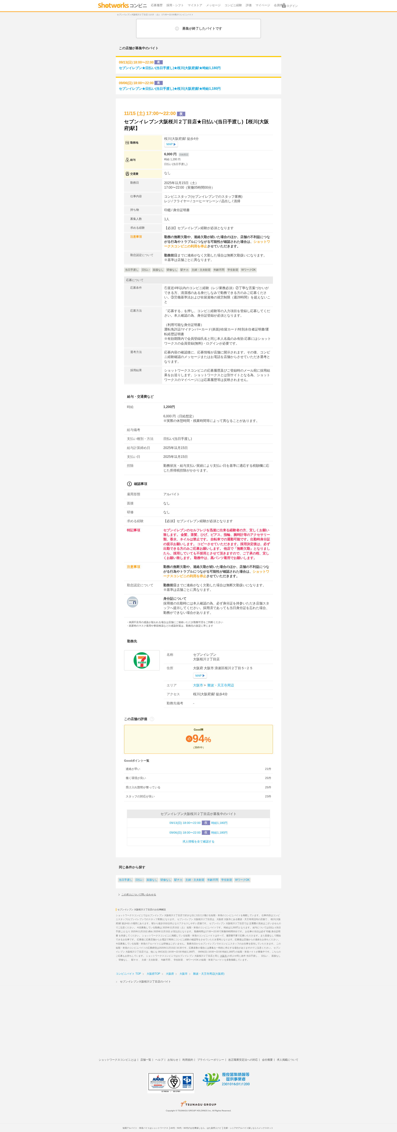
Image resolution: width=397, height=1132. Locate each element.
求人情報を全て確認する (198, 841)
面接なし (152, 879)
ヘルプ (159, 1059)
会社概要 (267, 1059)
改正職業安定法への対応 (243, 1059)
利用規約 (187, 1059)
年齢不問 (212, 879)
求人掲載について (287, 1059)
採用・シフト (175, 5)
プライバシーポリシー (210, 1059)
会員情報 (280, 5)
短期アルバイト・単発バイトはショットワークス (145, 1128)
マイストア (195, 5)
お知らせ (172, 1059)
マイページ (263, 5)
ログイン (292, 5)
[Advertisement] (198, 1024)
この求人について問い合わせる (138, 894)
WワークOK (242, 879)
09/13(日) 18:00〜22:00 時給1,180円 (198, 822)
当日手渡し (125, 879)
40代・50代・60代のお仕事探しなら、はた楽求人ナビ (195, 1128)
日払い (139, 879)
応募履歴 (157, 5)
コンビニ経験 (233, 5)
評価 (249, 5)
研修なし (165, 879)
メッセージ (213, 5)
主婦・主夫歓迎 (194, 879)
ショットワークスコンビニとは (117, 1059)
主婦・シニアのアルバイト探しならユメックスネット (248, 1128)
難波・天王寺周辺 (220, 685)
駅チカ (178, 879)
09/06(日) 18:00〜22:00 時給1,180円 (198, 832)
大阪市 (198, 685)
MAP (169, 144)
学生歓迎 (226, 879)
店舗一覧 (145, 1059)
